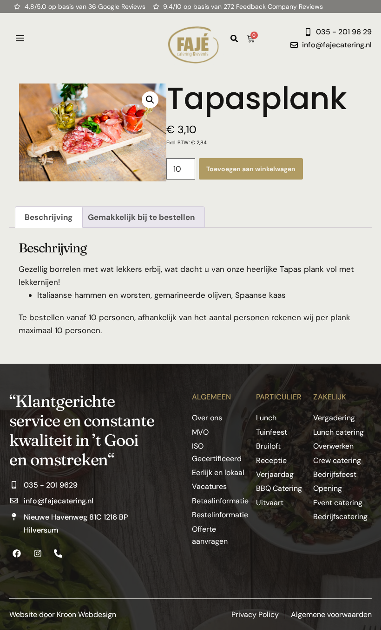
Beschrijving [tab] (48, 217)
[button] (150, 99)
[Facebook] (16, 553)
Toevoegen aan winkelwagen (251, 169)
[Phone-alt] (58, 553)
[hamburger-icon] (19, 38)
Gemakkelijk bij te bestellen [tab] (141, 217)
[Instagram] (37, 553)
